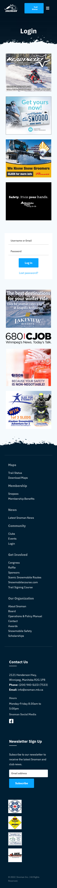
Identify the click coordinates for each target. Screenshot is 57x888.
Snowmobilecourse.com (23, 582)
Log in (28, 263)
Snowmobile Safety (20, 631)
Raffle (12, 567)
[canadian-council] (15, 801)
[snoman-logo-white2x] (11, 6)
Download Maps (18, 477)
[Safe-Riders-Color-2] (15, 849)
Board (12, 611)
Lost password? (28, 273)
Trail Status (15, 473)
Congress (14, 562)
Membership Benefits (21, 498)
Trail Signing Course (20, 587)
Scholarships (16, 636)
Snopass (13, 493)
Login (11, 543)
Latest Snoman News (21, 517)
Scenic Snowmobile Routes (24, 577)
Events (12, 538)
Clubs (11, 533)
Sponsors (14, 572)
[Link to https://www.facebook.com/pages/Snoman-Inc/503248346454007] (27, 721)
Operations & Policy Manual (25, 616)
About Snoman (17, 606)
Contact (13, 621)
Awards (13, 626)
